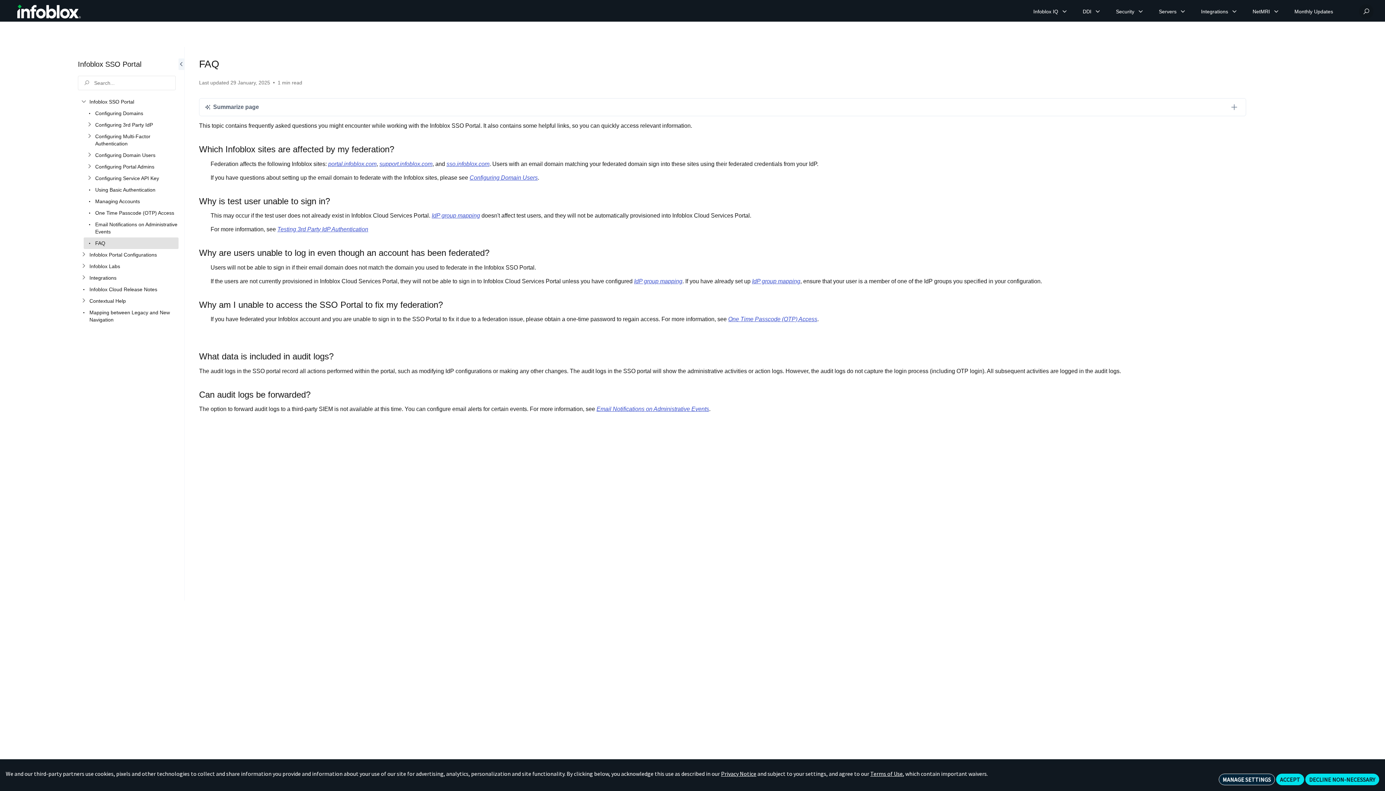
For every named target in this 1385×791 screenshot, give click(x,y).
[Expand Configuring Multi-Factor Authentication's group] (89, 136)
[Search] (1366, 11)
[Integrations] (1234, 11)
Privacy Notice (738, 773)
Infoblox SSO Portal (109, 64)
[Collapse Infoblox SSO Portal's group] (83, 102)
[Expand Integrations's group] (83, 278)
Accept (1290, 779)
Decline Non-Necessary (1342, 779)
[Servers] (1183, 11)
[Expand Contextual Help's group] (83, 301)
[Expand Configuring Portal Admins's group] (89, 166)
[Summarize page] (1234, 107)
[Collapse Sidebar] (181, 323)
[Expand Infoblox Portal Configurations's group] (83, 255)
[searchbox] (127, 83)
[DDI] (1098, 11)
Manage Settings (1247, 779)
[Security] (1140, 11)
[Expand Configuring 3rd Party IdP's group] (89, 125)
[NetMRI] (1276, 11)
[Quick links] (49, 11)
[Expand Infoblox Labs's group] (83, 266)
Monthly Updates (1313, 11)
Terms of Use (886, 773)
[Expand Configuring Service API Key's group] (89, 178)
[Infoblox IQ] (1064, 11)
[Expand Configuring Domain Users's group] (89, 155)
